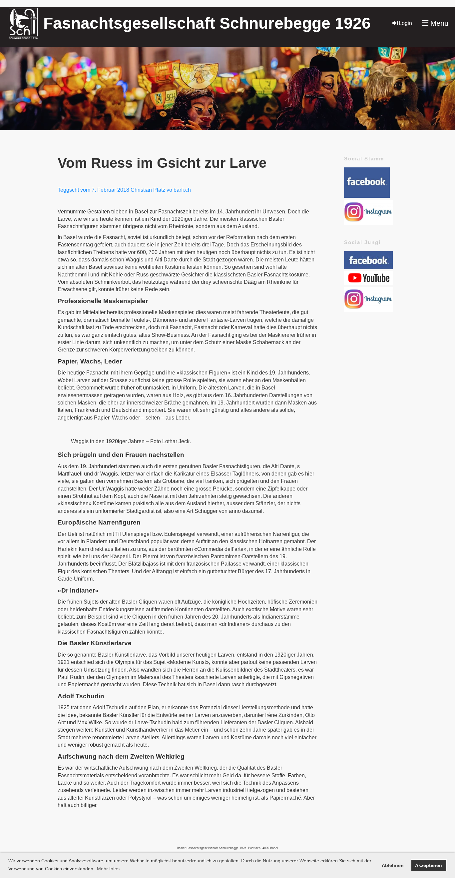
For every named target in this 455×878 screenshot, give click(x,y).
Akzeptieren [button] (428, 865)
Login (405, 23)
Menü (438, 23)
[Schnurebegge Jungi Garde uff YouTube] (368, 283)
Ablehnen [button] (393, 865)
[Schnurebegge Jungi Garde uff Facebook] (368, 267)
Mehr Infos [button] (108, 868)
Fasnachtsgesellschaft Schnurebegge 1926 (207, 23)
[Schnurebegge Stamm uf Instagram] (368, 223)
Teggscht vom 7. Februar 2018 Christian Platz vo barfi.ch (124, 190)
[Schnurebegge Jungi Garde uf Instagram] (368, 310)
